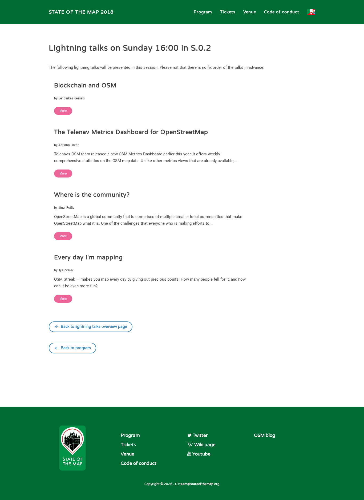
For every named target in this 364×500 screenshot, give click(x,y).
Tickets (227, 12)
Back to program (76, 348)
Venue (249, 12)
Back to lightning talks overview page (94, 326)
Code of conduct (281, 12)
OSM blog (264, 435)
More (63, 111)
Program (203, 12)
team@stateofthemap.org (199, 484)
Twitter (200, 435)
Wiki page (204, 444)
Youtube (201, 454)
